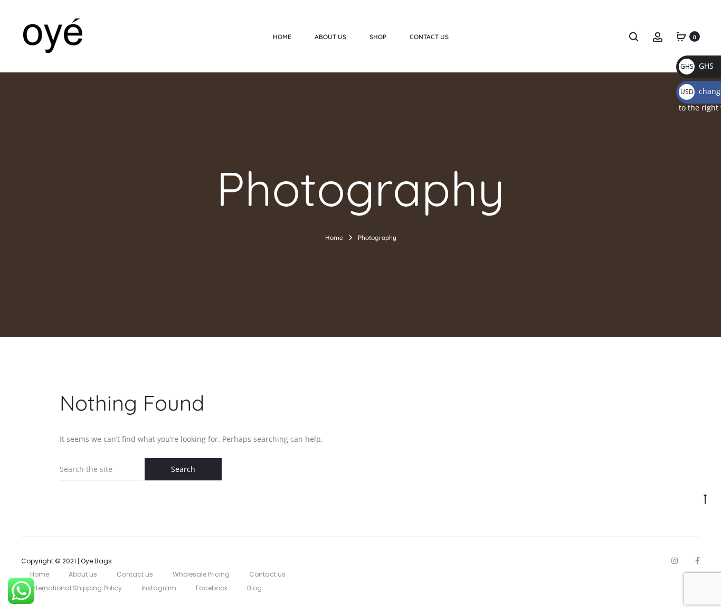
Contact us (135, 574)
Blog (254, 587)
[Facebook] (697, 560)
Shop (377, 37)
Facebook (211, 587)
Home (282, 37)
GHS (697, 66)
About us (330, 37)
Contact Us (429, 37)
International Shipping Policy (76, 587)
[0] (681, 36)
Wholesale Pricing (201, 574)
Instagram (158, 587)
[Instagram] (674, 560)
